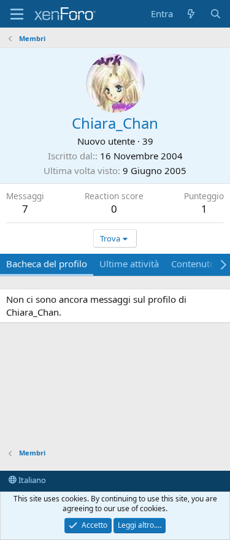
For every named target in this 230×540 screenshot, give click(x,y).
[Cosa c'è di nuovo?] (191, 13)
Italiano (31, 479)
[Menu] (16, 14)
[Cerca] (216, 13)
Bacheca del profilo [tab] (46, 263)
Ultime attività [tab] (129, 263)
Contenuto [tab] (193, 263)
